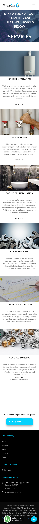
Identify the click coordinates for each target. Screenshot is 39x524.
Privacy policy (30, 518)
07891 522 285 (11, 488)
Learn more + (19, 104)
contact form (19, 377)
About (4, 441)
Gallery (4, 449)
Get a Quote (14, 422)
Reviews (5, 453)
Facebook (8, 470)
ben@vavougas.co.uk (13, 492)
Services (5, 445)
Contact (5, 457)
